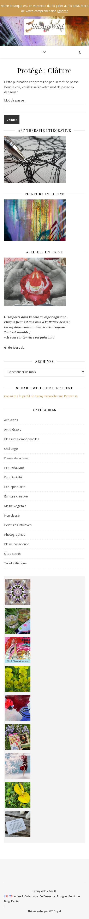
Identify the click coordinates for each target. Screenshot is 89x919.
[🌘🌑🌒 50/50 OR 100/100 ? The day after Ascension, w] (18, 708)
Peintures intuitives (18, 525)
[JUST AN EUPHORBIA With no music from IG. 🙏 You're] (18, 679)
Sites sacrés (13, 553)
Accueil (18, 896)
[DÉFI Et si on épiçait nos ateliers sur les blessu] (18, 824)
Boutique (74, 896)
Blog (7, 901)
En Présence (47, 896)
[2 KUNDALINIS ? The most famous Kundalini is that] (18, 766)
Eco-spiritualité (14, 487)
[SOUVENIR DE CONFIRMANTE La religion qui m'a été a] (18, 795)
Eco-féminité (13, 477)
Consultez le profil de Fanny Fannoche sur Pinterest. (41, 396)
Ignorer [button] (62, 11)
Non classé (12, 515)
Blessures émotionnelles (21, 439)
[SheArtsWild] (44, 27)
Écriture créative (16, 496)
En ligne (62, 896)
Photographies (14, 534)
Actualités (11, 420)
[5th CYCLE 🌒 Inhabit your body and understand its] (18, 650)
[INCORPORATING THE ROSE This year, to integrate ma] (18, 621)
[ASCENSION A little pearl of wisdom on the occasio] (18, 737)
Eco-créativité (14, 468)
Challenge (11, 448)
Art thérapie (12, 429)
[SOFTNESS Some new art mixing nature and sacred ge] (18, 592)
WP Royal (55, 911)
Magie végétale (15, 506)
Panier (15, 901)
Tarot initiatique (15, 563)
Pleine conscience (16, 544)
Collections (31, 896)
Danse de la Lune (16, 458)
